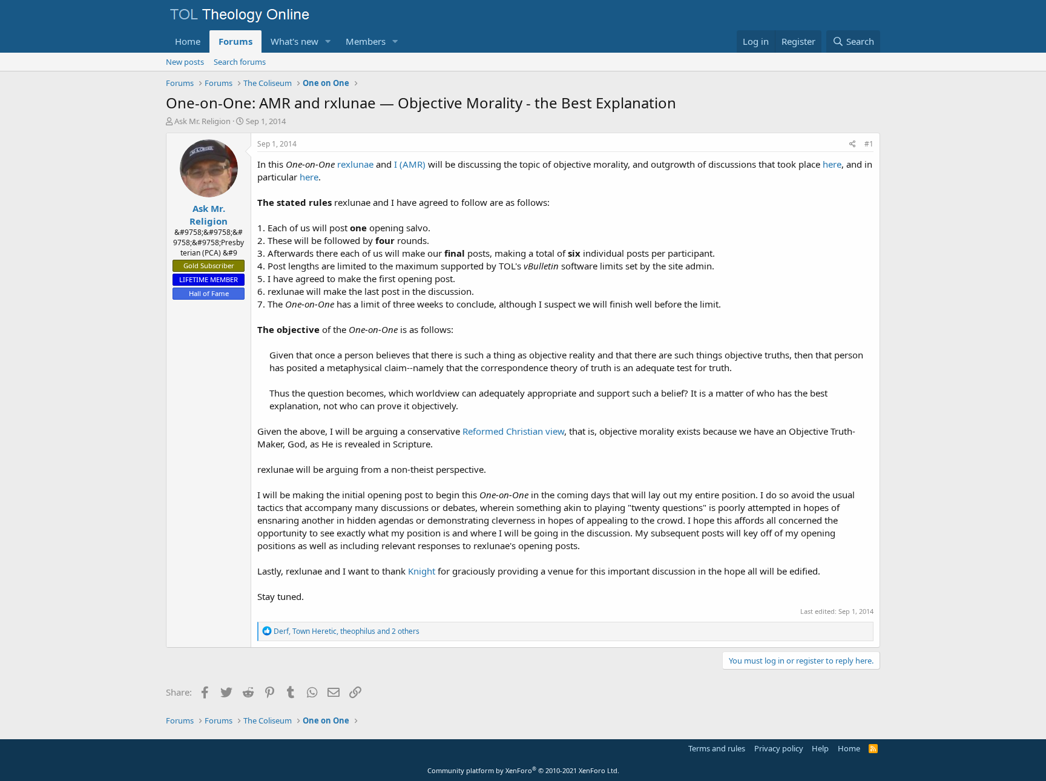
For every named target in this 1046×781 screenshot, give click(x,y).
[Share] (852, 144)
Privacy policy (778, 748)
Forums (235, 41)
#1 (868, 144)
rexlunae (355, 164)
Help (820, 748)
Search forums (240, 61)
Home (187, 41)
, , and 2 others (346, 631)
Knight (421, 571)
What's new (294, 41)
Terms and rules (716, 748)
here (832, 164)
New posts (185, 61)
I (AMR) (410, 164)
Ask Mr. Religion (202, 121)
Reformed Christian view (513, 431)
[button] (328, 41)
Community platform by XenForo (523, 770)
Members (366, 41)
